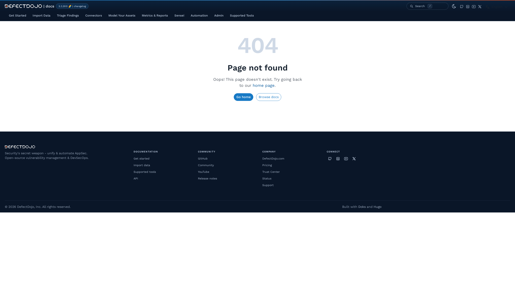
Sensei (179, 15)
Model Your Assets (121, 15)
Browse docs (269, 97)
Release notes (207, 178)
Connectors (93, 15)
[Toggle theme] (454, 6)
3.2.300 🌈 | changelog (72, 6)
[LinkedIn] (468, 6)
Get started (141, 158)
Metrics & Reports (155, 15)
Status (266, 178)
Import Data (41, 15)
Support (268, 185)
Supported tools (145, 171)
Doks (362, 207)
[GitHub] (462, 6)
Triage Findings (68, 15)
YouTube (203, 171)
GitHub (203, 158)
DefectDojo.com (273, 158)
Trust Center (271, 171)
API (136, 178)
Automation (199, 15)
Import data (142, 165)
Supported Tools (242, 15)
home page (264, 85)
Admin (219, 15)
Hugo (377, 207)
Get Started (17, 15)
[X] (480, 6)
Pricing (267, 165)
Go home (243, 97)
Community (206, 165)
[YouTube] (474, 6)
